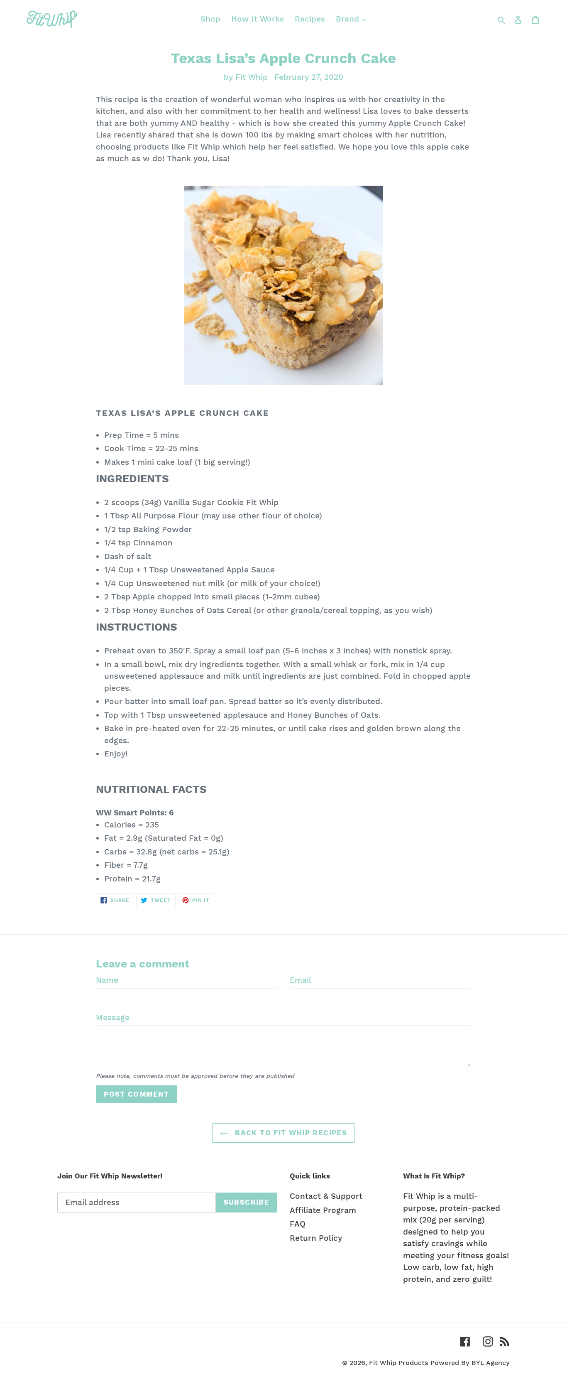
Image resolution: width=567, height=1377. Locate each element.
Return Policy (316, 1238)
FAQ (297, 1224)
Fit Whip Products (398, 1363)
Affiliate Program (323, 1210)
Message (113, 1017)
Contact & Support (326, 1196)
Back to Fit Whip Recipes (289, 1133)
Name (107, 980)
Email (300, 980)
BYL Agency (491, 1363)
